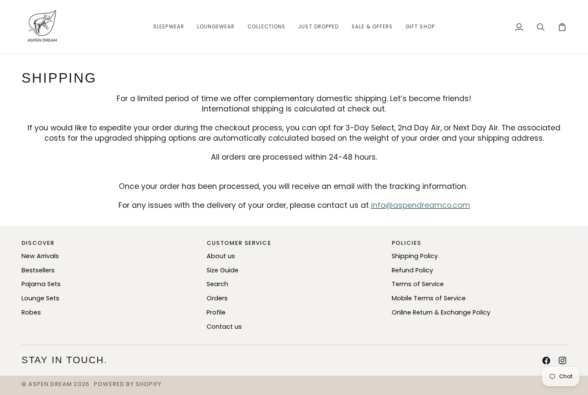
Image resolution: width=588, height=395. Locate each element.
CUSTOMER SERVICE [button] (239, 243)
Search (217, 284)
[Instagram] (562, 360)
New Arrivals (40, 256)
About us (221, 256)
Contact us (224, 326)
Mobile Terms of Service (429, 298)
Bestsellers (38, 270)
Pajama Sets (41, 284)
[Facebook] (546, 360)
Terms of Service (418, 284)
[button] (168, 27)
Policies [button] (406, 243)
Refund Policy (412, 270)
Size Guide (222, 270)
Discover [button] (38, 243)
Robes (31, 312)
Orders (217, 298)
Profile (216, 312)
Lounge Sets (40, 298)
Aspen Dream (50, 384)
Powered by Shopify (127, 384)
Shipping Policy (415, 256)
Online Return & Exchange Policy (441, 312)
